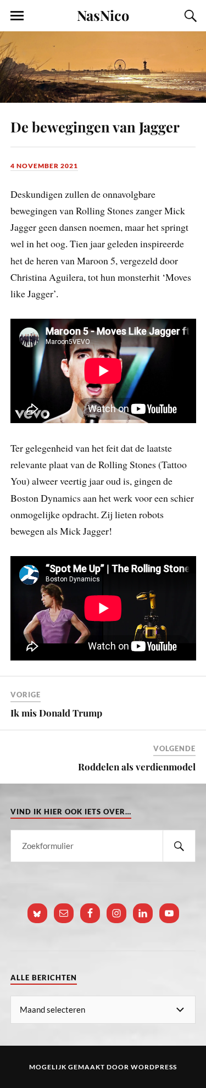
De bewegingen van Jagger (95, 126)
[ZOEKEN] (179, 846)
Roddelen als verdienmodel (137, 767)
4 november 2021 (44, 166)
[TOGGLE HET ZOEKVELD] (189, 16)
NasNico (103, 14)
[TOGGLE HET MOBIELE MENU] (17, 16)
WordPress (154, 1067)
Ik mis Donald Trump (56, 713)
